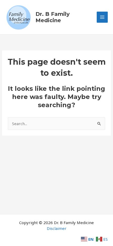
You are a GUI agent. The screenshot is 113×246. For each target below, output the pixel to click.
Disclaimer (56, 228)
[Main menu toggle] (102, 17)
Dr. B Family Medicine (52, 17)
